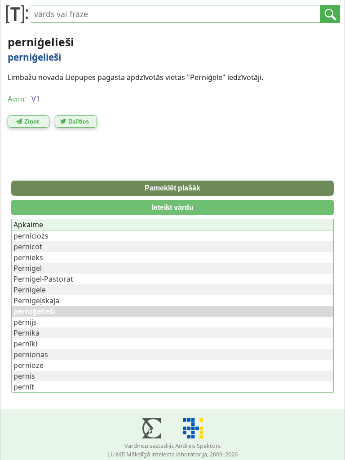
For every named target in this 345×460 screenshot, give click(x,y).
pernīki (25, 344)
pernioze (28, 365)
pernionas (30, 354)
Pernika (26, 333)
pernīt (23, 387)
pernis (24, 376)
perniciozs (31, 236)
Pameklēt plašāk (172, 188)
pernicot (27, 247)
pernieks (28, 257)
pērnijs (25, 322)
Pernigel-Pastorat (43, 279)
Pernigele (29, 290)
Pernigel (27, 268)
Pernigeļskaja (36, 300)
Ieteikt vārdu (173, 207)
